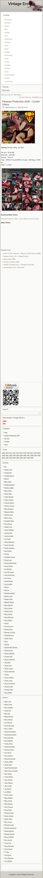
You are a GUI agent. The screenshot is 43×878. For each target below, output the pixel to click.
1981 (7, 455)
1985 (21, 455)
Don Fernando (8, 738)
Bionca (6, 479)
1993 (10, 458)
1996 (21, 458)
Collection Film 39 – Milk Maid (10, 95)
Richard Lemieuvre (10, 828)
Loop (5, 444)
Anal (5, 432)
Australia (7, 65)
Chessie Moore (9, 503)
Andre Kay (7, 710)
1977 (31, 453)
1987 (28, 455)
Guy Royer (7, 753)
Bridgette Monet (9, 485)
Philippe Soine (9, 813)
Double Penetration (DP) (12, 435)
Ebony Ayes (8, 518)
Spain (6, 45)
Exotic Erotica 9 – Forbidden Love (31, 97)
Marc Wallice (8, 798)
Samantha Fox (9, 635)
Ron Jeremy (8, 840)
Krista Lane (8, 560)
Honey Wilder (8, 762)
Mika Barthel (8, 605)
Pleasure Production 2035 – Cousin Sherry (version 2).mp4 (19, 219)
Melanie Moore (9, 602)
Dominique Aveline (10, 734)
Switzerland (8, 55)
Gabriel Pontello (9, 747)
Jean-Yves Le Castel (11, 771)
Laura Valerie (8, 566)
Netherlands (8, 39)
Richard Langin (9, 825)
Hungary (7, 68)
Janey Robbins (9, 530)
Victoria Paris (8, 689)
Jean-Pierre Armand (10, 768)
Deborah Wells (9, 512)
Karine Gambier (9, 548)
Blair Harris (7, 482)
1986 (24, 455)
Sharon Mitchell (9, 653)
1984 (17, 455)
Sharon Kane (8, 650)
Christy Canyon (9, 506)
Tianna (6, 674)
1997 (24, 458)
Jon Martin (7, 792)
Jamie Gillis (8, 765)
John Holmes (8, 783)
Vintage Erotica (21, 3)
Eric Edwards (8, 740)
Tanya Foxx (8, 665)
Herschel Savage (9, 759)
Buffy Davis (8, 491)
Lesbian (6, 441)
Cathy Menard (8, 497)
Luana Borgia (8, 581)
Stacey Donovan (9, 659)
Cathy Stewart (8, 500)
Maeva (6, 587)
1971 (10, 453)
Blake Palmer (8, 716)
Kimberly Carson (9, 557)
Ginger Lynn (8, 527)
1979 (38, 453)
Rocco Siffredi (8, 837)
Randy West (8, 819)
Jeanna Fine (8, 533)
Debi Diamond (8, 509)
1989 (35, 455)
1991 (3, 458)
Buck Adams (8, 719)
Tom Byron (7, 855)
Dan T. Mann (8, 728)
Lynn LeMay (8, 584)
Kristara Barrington (10, 563)
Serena (6, 644)
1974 (21, 453)
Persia (6, 623)
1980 (3, 455)
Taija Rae (7, 662)
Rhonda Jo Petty (9, 632)
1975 (24, 453)
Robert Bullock (9, 831)
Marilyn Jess (8, 596)
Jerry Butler (8, 774)
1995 (17, 458)
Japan (7, 72)
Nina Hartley (8, 620)
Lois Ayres (7, 578)
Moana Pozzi (8, 611)
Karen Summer (9, 545)
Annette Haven (9, 476)
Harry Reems (8, 756)
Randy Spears (8, 816)
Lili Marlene (8, 569)
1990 (38, 455)
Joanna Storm (8, 536)
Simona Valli (8, 656)
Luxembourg (9, 81)
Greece (7, 26)
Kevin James (8, 795)
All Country (8, 19)
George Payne (9, 750)
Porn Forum (5, 90)
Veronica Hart (8, 686)
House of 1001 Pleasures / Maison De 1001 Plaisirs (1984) (22, 253)
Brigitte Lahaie (9, 488)
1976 (28, 453)
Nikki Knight (8, 614)
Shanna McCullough (10, 647)
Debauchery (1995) (9, 259)
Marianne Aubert (9, 593)
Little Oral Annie (9, 575)
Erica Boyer (8, 524)
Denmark (7, 42)
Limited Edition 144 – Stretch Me (13, 267)
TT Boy (6, 852)
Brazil (6, 49)
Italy (6, 29)
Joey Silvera (8, 780)
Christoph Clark (9, 725)
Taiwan (7, 62)
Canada (7, 52)
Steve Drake (8, 849)
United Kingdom (10, 75)
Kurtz (26, 107)
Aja (5, 466)
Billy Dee (7, 713)
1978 (35, 453)
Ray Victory (8, 822)
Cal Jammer (8, 722)
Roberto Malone (9, 834)
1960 (3, 453)
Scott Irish (7, 843)
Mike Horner (8, 801)
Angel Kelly (8, 473)
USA (6, 36)
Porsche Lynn (8, 626)
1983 (14, 455)
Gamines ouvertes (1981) (11, 262)
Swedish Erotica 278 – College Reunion (15, 256)
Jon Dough (7, 789)
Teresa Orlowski (9, 671)
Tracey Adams (9, 677)
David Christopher (10, 731)
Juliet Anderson (9, 542)
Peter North (8, 810)
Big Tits (6, 438)
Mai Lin (6, 590)
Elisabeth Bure (9, 521)
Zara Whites (8, 692)
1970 (7, 453)
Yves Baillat (8, 861)
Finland (7, 78)
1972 (14, 453)
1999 (31, 458)
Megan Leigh (8, 599)
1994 (14, 458)
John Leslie (8, 786)
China (6, 58)
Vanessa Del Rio (9, 683)
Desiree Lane (8, 515)
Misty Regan (8, 608)
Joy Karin (7, 539)
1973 (17, 453)
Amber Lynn (8, 470)
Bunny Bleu (8, 494)
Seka (6, 641)
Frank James (8, 743)
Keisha (6, 554)
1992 (7, 458)
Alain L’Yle (7, 701)
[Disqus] (21, 298)
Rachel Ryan (8, 629)
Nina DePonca (9, 617)
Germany (8, 23)
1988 (31, 455)
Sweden (7, 32)
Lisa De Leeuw (9, 572)
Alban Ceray (8, 704)
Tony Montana (8, 858)
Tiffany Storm (8, 668)
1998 (28, 458)
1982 (10, 455)
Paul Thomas (8, 807)
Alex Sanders (8, 707)
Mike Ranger (8, 804)
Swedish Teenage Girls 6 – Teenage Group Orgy (18, 264)
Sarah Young (8, 638)
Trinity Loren (8, 680)
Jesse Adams (8, 777)
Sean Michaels (9, 846)
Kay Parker (8, 551)
